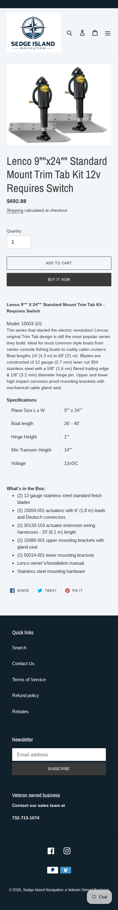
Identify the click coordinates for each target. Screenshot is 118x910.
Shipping (15, 210)
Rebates (20, 711)
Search (19, 647)
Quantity (14, 231)
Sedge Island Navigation (43, 890)
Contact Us (23, 663)
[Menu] (107, 32)
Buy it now (59, 279)
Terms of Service (29, 679)
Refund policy (25, 695)
